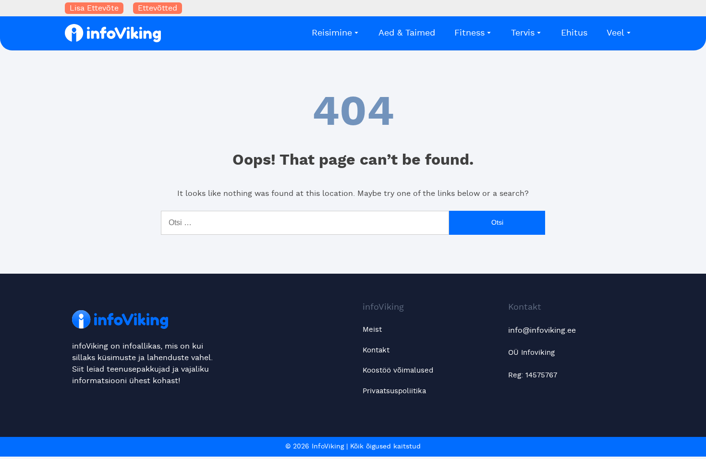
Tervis (523, 33)
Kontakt (376, 350)
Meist (372, 329)
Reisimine (332, 33)
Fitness (469, 33)
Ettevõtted (157, 8)
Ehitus (574, 33)
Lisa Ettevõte (94, 8)
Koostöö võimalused (398, 370)
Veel (615, 33)
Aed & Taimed (406, 33)
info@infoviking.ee (542, 330)
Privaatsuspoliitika (394, 391)
